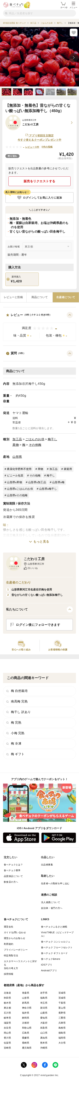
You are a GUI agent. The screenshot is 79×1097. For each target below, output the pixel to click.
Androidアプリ (49, 970)
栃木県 (7, 1002)
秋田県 (7, 997)
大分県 (62, 1042)
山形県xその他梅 (17, 495)
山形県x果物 (14, 482)
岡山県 (7, 1032)
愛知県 (43, 1017)
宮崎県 (7, 1047)
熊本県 (43, 1042)
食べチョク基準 (12, 870)
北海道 (7, 992)
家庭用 (68, 468)
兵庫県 (62, 1022)
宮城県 (62, 992)
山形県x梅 (58, 482)
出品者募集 (47, 864)
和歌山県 (27, 1027)
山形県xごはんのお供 (20, 488)
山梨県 (43, 1012)
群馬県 (25, 1002)
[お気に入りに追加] (73, 32)
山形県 (17, 456)
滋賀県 (7, 1022)
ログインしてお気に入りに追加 (42, 197)
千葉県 (62, 1002)
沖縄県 (43, 1047)
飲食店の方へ (11, 882)
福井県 (25, 1012)
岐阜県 (7, 1017)
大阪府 (43, 1022)
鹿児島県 (27, 1047)
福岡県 (62, 1037)
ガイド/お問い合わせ (15, 932)
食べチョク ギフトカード (54, 953)
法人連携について (50, 902)
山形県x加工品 (37, 482)
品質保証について (13, 876)
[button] (39, 326)
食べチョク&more (50, 959)
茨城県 (62, 997)
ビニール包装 (15, 475)
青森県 (25, 992)
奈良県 (7, 1027)
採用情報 (8, 974)
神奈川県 (27, 1007)
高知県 (43, 1037)
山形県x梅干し (48, 488)
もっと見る (41, 541)
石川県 (7, 1012)
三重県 (62, 1017)
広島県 (25, 1032)
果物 (15, 444)
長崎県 (25, 1042)
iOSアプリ (46, 964)
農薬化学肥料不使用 (19, 468)
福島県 (43, 997)
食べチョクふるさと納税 (54, 926)
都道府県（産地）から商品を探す (24, 985)
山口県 (43, 1032)
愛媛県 (25, 1037)
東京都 (7, 1007)
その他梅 (35, 444)
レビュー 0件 (32, 147)
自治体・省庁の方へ (52, 908)
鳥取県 (43, 1027)
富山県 (62, 1007)
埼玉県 (43, 1002)
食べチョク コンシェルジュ (55, 941)
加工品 (17, 439)
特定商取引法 (11, 955)
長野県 (62, 1012)
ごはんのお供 (34, 439)
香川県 (7, 1037)
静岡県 (25, 1017)
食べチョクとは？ (13, 864)
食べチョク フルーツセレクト (57, 947)
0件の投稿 (47, 146)
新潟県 (43, 1007)
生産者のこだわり (18, 582)
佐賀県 (7, 1042)
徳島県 (62, 1032)
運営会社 (8, 926)
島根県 (62, 1027)
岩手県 (43, 992)
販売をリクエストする (39, 181)
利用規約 (8, 944)
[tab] (13, 297)
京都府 (25, 1022)
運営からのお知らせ (14, 938)
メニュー (73, 7)
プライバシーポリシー (16, 949)
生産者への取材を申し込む (55, 883)
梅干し (52, 439)
